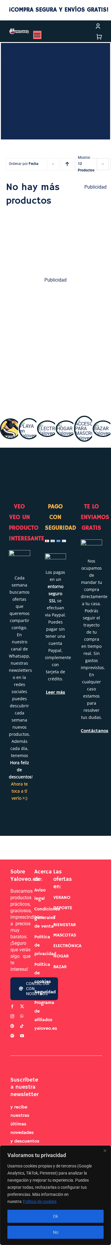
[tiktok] (21, 1026)
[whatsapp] (21, 1016)
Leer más (55, 692)
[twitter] (22, 1006)
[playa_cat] (29, 421)
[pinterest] (12, 1026)
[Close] (104, 1150)
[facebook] (12, 1006)
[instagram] (12, 1016)
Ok (55, 1216)
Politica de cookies (40, 1201)
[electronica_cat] (47, 424)
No (55, 1232)
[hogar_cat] (66, 424)
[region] (55, 1195)
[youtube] (22, 1036)
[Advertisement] (55, 345)
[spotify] (12, 1036)
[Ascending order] (67, 164)
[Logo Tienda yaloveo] (19, 30)
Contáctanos (94, 731)
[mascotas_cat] (84, 419)
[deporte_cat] (10, 422)
